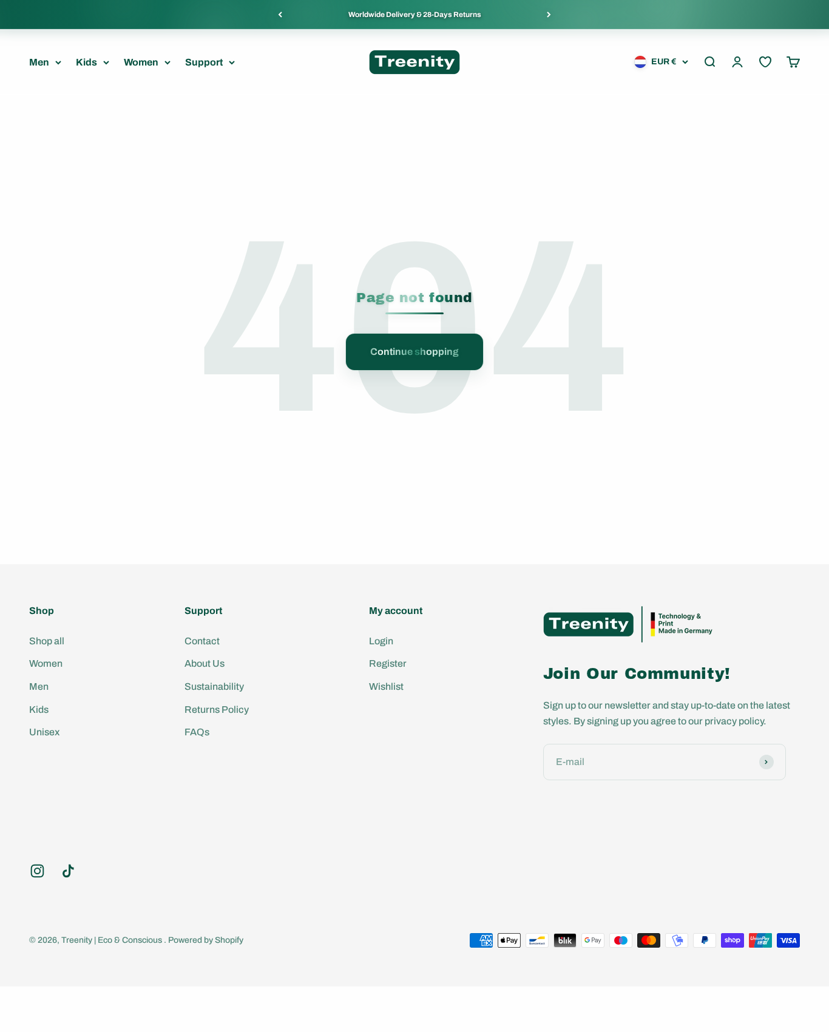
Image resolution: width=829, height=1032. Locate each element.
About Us (204, 663)
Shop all (46, 641)
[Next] (549, 14)
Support (204, 62)
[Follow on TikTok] (68, 871)
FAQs (196, 732)
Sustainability (214, 686)
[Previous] (280, 14)
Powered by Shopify (205, 940)
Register (388, 663)
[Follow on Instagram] (37, 871)
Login (381, 641)
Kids (86, 62)
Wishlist (386, 686)
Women (141, 62)
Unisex (44, 732)
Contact (202, 641)
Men (39, 62)
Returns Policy (216, 709)
